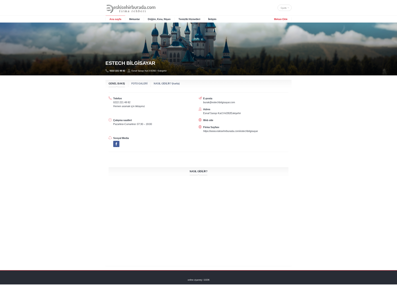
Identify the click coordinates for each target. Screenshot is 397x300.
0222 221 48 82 (115, 70)
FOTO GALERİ (139, 83)
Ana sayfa (115, 19)
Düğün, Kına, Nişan (159, 19)
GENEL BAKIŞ (117, 83)
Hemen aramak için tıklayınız (129, 106)
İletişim (212, 19)
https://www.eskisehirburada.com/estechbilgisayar (230, 131)
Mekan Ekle (281, 19)
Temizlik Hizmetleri (189, 19)
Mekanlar (134, 19)
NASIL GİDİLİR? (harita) (167, 83)
